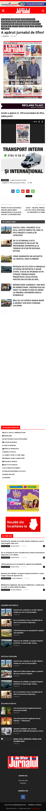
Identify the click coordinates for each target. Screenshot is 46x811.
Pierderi (7, 478)
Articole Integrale (8, 24)
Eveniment (27, 24)
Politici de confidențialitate (15, 805)
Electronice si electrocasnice (15, 439)
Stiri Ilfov (38, 26)
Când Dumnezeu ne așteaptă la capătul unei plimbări (27, 257)
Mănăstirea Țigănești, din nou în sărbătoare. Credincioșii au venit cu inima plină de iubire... (22, 586)
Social (21, 26)
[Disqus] (23, 342)
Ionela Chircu (15, 546)
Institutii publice (10, 465)
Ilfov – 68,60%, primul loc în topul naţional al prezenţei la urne (35, 210)
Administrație (15, 19)
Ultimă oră (5, 28)
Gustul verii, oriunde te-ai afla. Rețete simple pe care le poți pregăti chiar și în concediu (28, 231)
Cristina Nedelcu (17, 578)
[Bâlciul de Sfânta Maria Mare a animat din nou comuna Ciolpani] (6, 303)
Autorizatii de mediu (12, 468)
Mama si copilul (9, 452)
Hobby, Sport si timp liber (14, 455)
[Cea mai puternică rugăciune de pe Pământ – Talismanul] (6, 721)
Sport (27, 26)
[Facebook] (23, 797)
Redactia (6, 36)
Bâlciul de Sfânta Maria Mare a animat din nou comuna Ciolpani (28, 303)
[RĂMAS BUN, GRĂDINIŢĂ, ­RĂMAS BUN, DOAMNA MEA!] (6, 741)
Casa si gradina (9, 445)
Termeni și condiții (35, 805)
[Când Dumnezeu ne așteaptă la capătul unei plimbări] (6, 258)
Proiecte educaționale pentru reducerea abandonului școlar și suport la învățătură (11, 211)
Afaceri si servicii (10, 461)
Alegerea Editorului (28, 19)
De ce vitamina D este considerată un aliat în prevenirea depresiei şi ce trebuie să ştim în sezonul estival (26, 245)
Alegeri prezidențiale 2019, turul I (28, 21)
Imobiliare (8, 436)
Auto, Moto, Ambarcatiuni (14, 432)
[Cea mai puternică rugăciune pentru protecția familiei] (6, 710)
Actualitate (5, 19)
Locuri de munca (10, 442)
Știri (32, 26)
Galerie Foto (36, 24)
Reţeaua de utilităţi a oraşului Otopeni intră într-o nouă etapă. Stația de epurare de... (22, 574)
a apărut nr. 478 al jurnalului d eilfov (13, 182)
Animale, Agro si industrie (14, 458)
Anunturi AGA (9, 474)
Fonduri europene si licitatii (14, 471)
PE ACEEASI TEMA (9, 222)
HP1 (10, 26)
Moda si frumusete (11, 449)
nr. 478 (30, 182)
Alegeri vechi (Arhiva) (8, 21)
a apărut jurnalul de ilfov (18, 180)
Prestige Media (35, 808)
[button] (43, 11)
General (4, 26)
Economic (19, 24)
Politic (15, 26)
